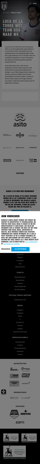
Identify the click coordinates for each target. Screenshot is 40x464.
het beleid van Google (11, 244)
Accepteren (20, 249)
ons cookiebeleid (31, 242)
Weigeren (5, 249)
